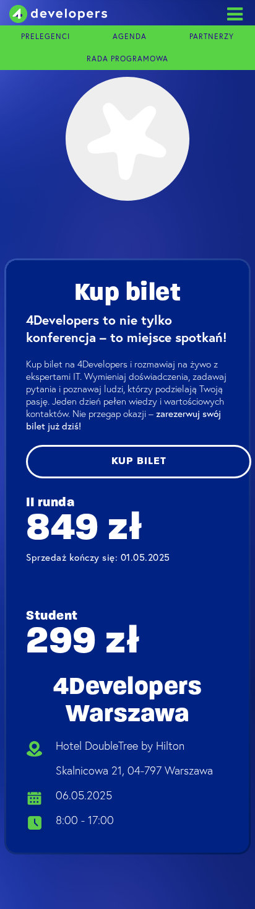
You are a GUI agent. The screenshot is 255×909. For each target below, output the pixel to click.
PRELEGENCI (45, 36)
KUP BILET (138, 461)
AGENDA (130, 36)
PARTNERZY (211, 36)
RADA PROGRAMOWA (127, 59)
